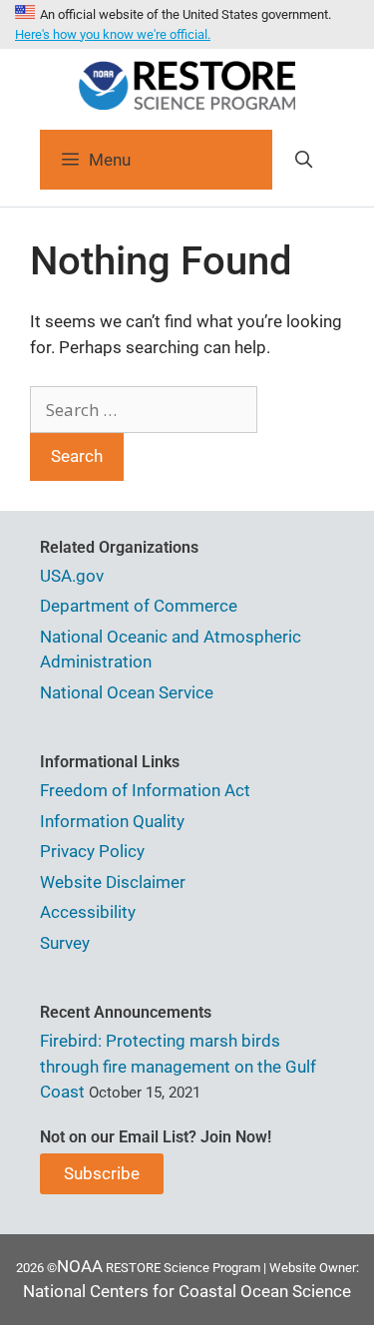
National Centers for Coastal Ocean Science (187, 1291)
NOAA (80, 1266)
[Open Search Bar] (303, 160)
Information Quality (112, 821)
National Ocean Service (126, 692)
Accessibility (88, 912)
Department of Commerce (138, 606)
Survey (65, 943)
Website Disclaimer (113, 882)
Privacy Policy (92, 851)
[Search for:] (143, 410)
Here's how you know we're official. (112, 34)
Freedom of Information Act (145, 790)
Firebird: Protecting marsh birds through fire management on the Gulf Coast (178, 1066)
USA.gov (72, 576)
